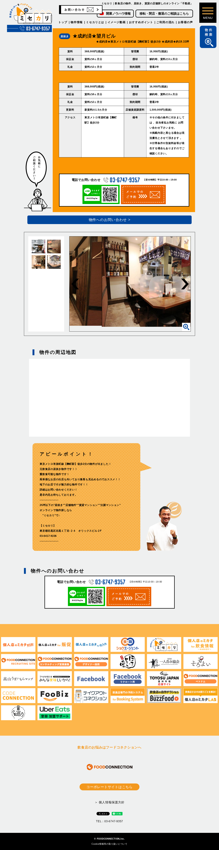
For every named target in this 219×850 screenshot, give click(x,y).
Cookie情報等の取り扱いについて (109, 844)
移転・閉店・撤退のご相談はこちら (164, 13)
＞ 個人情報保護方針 (110, 802)
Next (185, 284)
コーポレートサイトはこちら (109, 787)
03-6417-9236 (48, 535)
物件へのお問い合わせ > (109, 220)
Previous (75, 284)
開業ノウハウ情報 (118, 13)
